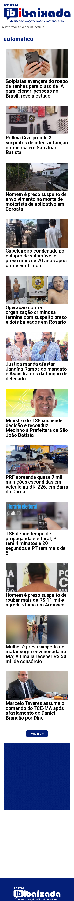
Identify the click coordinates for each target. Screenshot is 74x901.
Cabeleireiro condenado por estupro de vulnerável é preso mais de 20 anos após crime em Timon (36, 258)
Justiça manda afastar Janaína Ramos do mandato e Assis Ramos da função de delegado (36, 371)
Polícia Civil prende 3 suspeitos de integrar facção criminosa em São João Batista (37, 145)
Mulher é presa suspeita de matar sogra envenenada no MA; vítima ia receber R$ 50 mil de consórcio (36, 654)
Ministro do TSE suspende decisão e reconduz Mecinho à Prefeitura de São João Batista (37, 428)
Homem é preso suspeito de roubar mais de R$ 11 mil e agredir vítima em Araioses (36, 600)
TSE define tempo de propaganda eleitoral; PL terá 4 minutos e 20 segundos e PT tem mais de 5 (35, 543)
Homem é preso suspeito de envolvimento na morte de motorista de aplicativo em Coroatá (36, 201)
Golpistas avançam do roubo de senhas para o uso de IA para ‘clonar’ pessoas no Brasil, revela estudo (37, 88)
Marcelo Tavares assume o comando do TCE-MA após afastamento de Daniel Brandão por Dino (35, 710)
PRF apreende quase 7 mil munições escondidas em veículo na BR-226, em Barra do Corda (37, 484)
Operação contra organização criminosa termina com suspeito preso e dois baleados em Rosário (36, 315)
